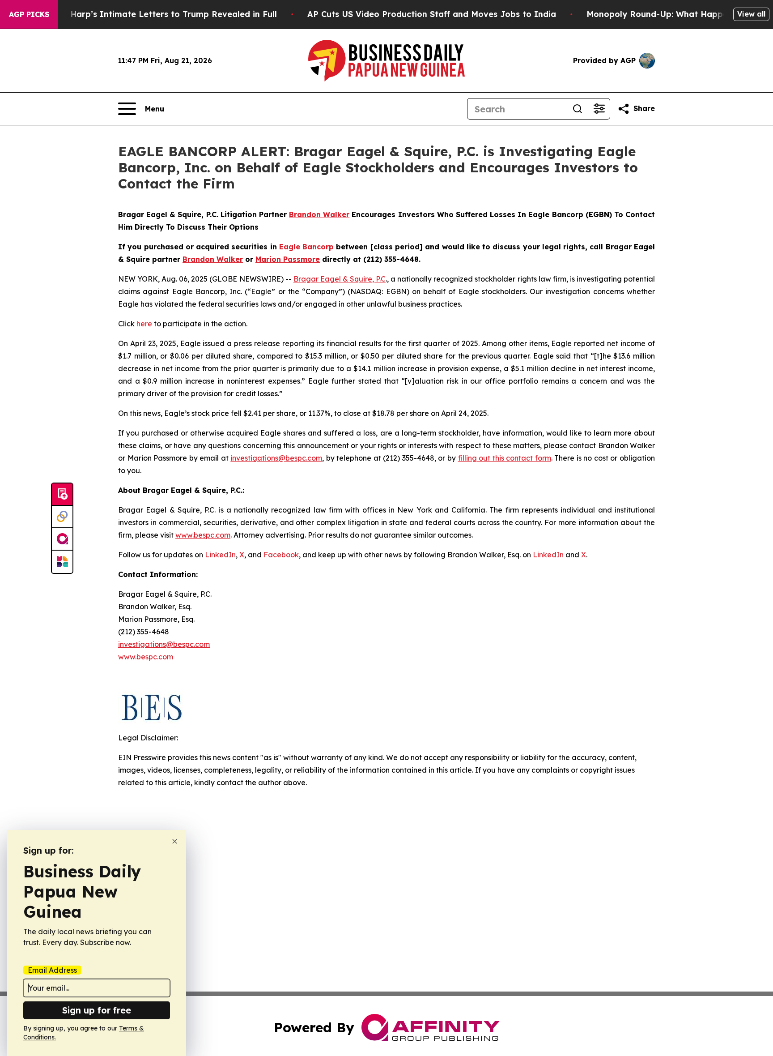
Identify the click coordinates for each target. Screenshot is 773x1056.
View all (751, 13)
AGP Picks (29, 14)
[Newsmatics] (62, 562)
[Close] (174, 841)
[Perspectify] (62, 517)
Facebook (281, 554)
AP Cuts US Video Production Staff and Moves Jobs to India (431, 14)
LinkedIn (220, 554)
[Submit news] (62, 494)
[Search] (577, 108)
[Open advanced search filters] (599, 108)
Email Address (52, 970)
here (144, 323)
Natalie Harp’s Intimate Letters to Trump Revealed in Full (157, 14)
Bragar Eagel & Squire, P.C (339, 278)
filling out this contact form (504, 457)
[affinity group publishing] (62, 539)
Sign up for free (96, 1010)
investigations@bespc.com (276, 457)
